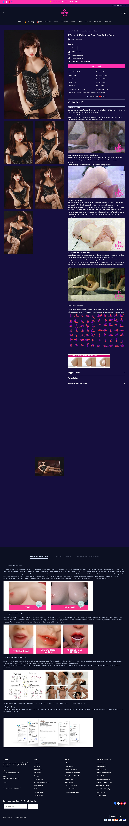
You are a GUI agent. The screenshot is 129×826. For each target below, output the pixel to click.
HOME (20, 22)
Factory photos (69, 766)
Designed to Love (38, 795)
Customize (64, 22)
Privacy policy (37, 776)
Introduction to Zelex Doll (102, 785)
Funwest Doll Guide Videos (72, 792)
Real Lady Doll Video (70, 789)
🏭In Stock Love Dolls (44, 22)
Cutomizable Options (101, 766)
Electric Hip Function (101, 769)
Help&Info (88, 22)
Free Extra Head (38, 792)
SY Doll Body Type (100, 792)
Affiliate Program (38, 785)
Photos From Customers (71, 769)
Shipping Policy (38, 769)
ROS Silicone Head (101, 795)
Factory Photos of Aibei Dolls (72, 772)
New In (56, 22)
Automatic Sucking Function (103, 772)
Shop (80, 22)
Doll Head (67, 763)
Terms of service (38, 779)
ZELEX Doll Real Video (71, 785)
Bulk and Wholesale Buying (41, 782)
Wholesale (36, 789)
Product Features (100, 763)
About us (36, 763)
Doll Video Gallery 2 (70, 782)
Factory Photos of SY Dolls (72, 776)
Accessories (98, 22)
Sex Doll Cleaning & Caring (103, 779)
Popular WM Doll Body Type (103, 789)
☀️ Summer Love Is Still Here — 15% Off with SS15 (64, 2)
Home (70, 31)
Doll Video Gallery (69, 779)
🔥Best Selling (29, 22)
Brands (73, 22)
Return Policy (37, 772)
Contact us (108, 22)
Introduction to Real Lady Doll (104, 782)
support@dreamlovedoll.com (11, 772)
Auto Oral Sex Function (102, 776)
